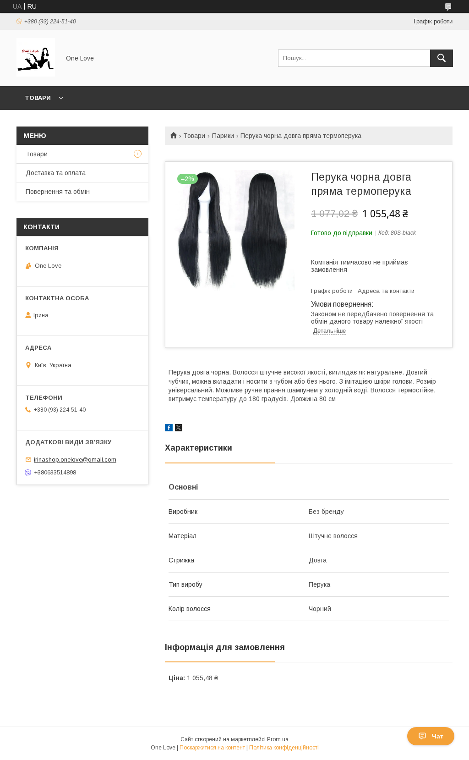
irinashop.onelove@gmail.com (75, 459)
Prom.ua (278, 739)
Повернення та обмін (58, 191)
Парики (223, 135)
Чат (437, 736)
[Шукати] (441, 58)
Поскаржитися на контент (212, 747)
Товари (38, 97)
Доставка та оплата (56, 172)
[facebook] (169, 429)
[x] (178, 429)
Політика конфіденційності (284, 747)
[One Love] (35, 74)
